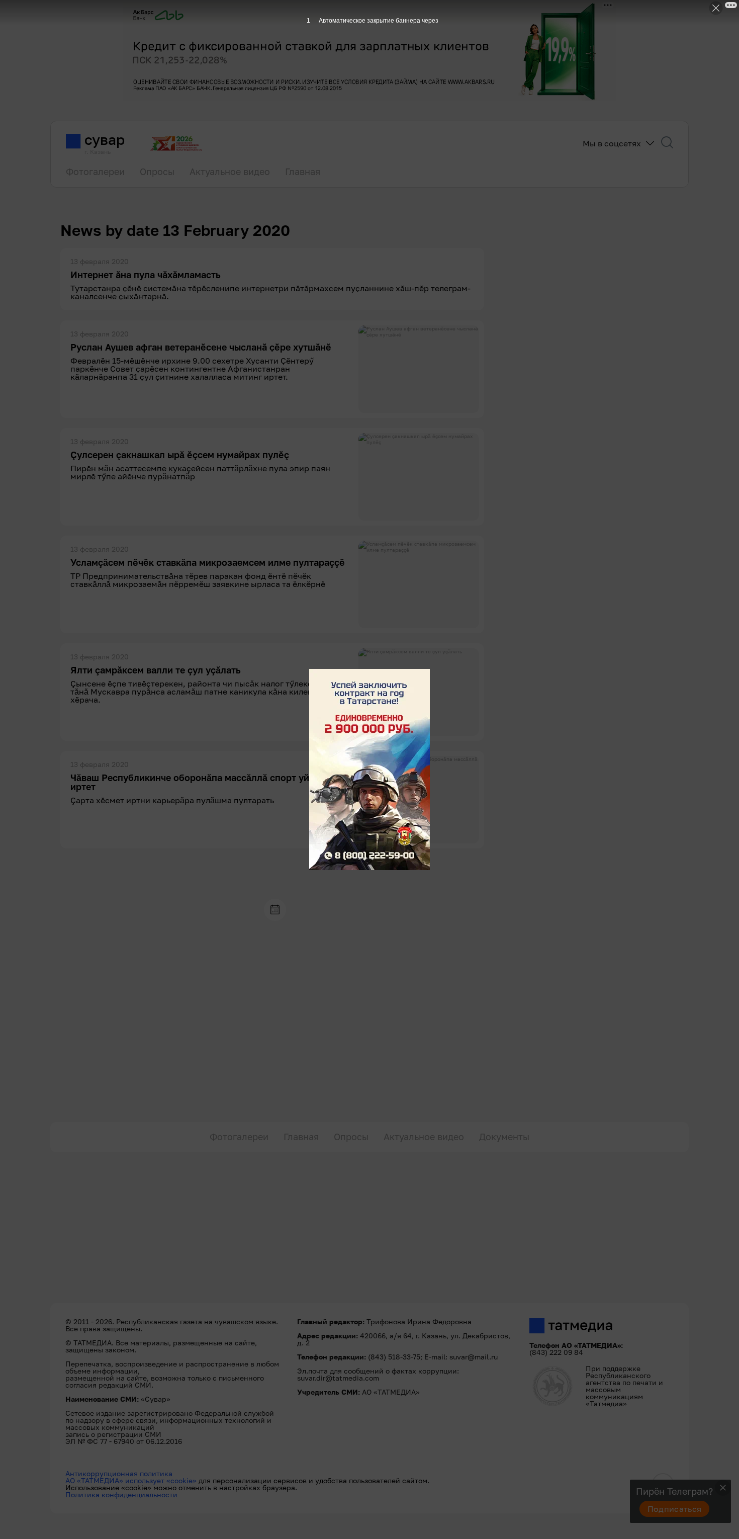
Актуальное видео (230, 171)
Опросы (157, 171)
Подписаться (675, 1509)
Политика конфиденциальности (121, 1494)
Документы (504, 1136)
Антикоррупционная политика (118, 1473)
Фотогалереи (95, 171)
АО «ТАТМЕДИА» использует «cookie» (131, 1480)
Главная (302, 171)
